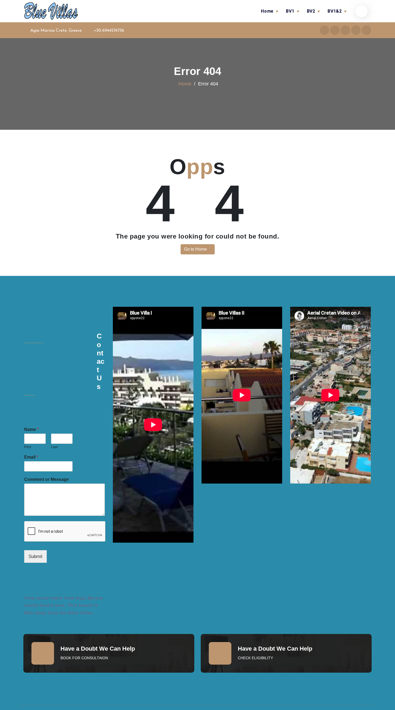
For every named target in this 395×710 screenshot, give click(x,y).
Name (31, 429)
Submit (35, 556)
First (27, 447)
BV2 (311, 11)
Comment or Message (46, 479)
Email (31, 457)
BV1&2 (335, 11)
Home (267, 11)
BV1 (290, 11)
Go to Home (196, 249)
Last (54, 447)
